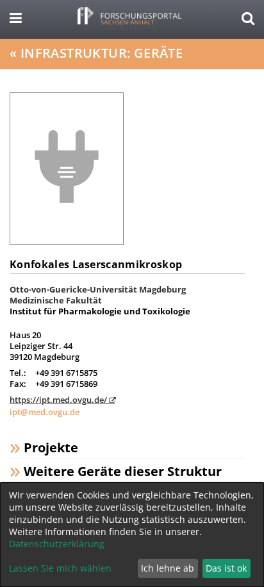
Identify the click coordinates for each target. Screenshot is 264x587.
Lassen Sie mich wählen (60, 568)
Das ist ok (226, 568)
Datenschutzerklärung (56, 544)
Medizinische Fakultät (56, 300)
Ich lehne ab (167, 568)
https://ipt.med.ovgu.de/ (58, 399)
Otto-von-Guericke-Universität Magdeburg (98, 289)
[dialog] (132, 534)
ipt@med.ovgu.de (44, 412)
